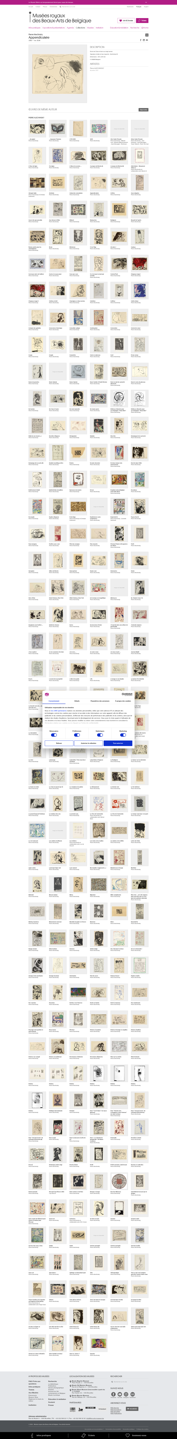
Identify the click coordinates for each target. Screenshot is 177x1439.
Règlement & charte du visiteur (36, 1400)
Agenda (70, 28)
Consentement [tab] (54, 701)
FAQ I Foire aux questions (34, 1382)
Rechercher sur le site (60, 6)
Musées (90, 28)
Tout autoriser (118, 743)
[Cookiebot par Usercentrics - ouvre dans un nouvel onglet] (123, 694)
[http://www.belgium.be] (81, 1409)
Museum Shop (33, 1397)
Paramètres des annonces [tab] (100, 701)
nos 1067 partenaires (59, 711)
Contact (38, 6)
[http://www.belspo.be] (73, 1409)
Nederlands (130, 6)
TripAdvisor (132, 1397)
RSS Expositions (116, 1410)
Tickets (143, 20)
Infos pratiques (34, 28)
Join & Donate (128, 20)
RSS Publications (116, 1413)
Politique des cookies (142, 1429)
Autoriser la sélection (88, 743)
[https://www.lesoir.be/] (91, 1407)
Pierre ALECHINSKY (97, 69)
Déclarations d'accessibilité (113, 1429)
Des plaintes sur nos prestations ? (94, 1429)
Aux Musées (33, 1392)
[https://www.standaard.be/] (102, 1409)
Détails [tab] (76, 701)
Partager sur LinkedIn (143, 40)
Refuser (59, 743)
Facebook (113, 1397)
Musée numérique (54, 1395)
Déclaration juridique (128, 1429)
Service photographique (56, 1388)
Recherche (134, 28)
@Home (144, 28)
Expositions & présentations (54, 28)
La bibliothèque (53, 1384)
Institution (99, 28)
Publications (52, 1386)
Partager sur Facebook (140, 40)
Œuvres (146, 35)
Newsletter (133, 1409)
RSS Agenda (115, 1408)
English (146, 6)
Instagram (126, 1397)
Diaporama (143, 110)
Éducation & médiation (119, 28)
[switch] (77, 735)
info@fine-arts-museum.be (95, 1418)
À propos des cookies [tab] (123, 701)
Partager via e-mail (146, 40)
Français (138, 6)
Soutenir (51, 1402)
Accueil (31, 6)
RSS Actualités (115, 1411)
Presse (45, 6)
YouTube (119, 1397)
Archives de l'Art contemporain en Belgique (56, 1392)
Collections (80, 28)
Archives (51, 1389)
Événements (53, 6)
